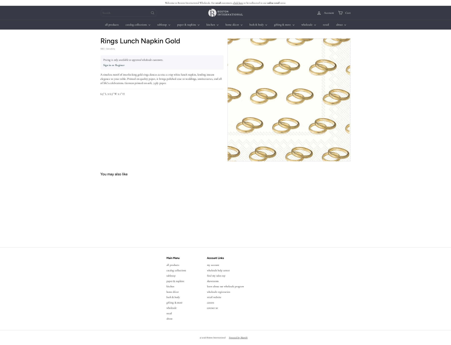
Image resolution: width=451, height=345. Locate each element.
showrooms (213, 281)
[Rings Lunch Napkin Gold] (121, 210)
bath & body (256, 24)
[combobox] (128, 13)
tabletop (162, 24)
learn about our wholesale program (225, 286)
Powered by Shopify (238, 337)
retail (326, 24)
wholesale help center (218, 270)
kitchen (211, 24)
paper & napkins (187, 24)
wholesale (307, 24)
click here (238, 2)
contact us (212, 307)
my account (213, 264)
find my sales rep (216, 275)
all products (112, 24)
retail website (214, 297)
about (339, 24)
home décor (233, 24)
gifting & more (283, 24)
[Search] (152, 13)
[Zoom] (289, 100)
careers (210, 302)
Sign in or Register (114, 65)
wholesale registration (218, 291)
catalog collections (137, 24)
